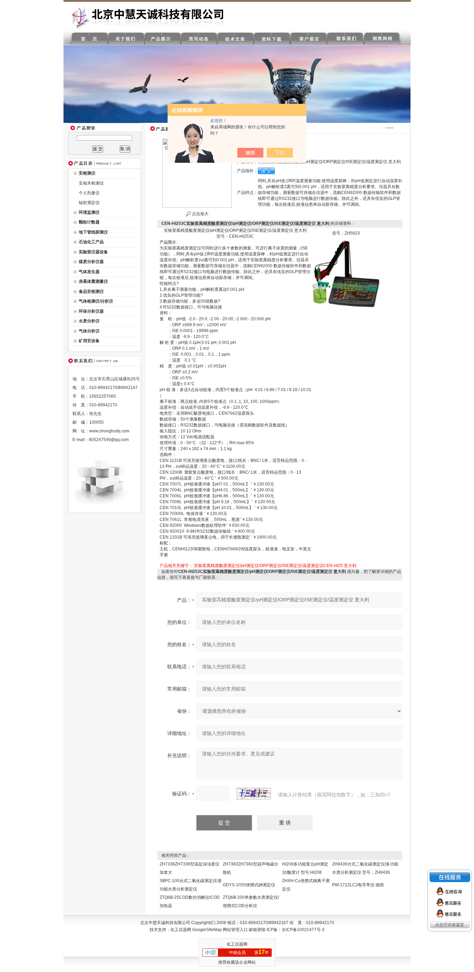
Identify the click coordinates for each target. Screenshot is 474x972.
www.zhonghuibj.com (109, 431)
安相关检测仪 (91, 183)
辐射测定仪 (89, 202)
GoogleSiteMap (207, 929)
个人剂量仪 (89, 193)
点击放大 (200, 213)
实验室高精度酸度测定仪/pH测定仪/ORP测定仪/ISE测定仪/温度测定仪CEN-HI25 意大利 (275, 565)
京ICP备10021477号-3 (303, 929)
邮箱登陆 (257, 929)
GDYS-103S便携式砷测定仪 (249, 884)
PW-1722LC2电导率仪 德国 (358, 884)
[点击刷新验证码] (253, 794)
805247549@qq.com (109, 439)
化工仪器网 (180, 929)
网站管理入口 (235, 929)
